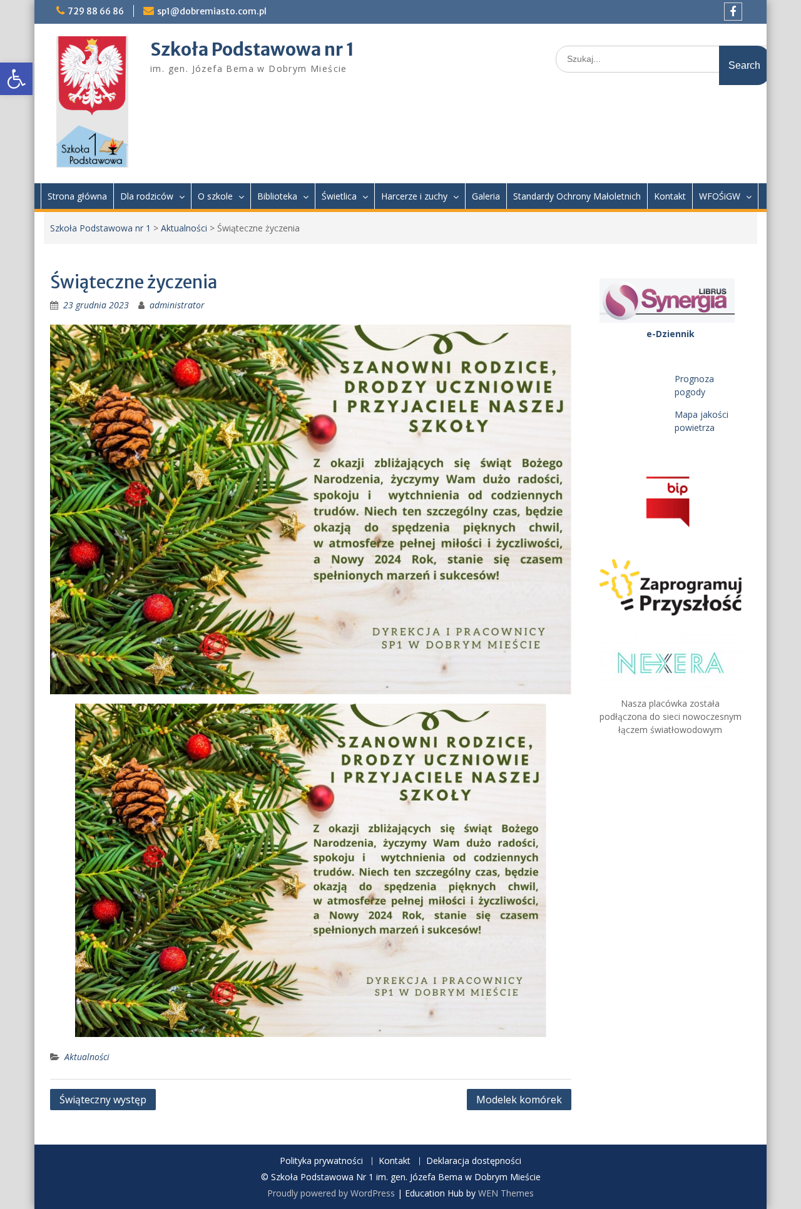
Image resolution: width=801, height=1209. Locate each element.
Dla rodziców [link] (146, 196)
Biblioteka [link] (277, 196)
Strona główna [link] (77, 196)
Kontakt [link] (670, 196)
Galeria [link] (486, 196)
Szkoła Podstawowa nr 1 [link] (252, 49)
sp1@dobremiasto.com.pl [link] (212, 11)
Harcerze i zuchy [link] (414, 196)
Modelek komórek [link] (519, 1099)
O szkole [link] (215, 196)
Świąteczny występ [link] (102, 1099)
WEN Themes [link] (506, 1193)
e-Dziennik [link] (670, 334)
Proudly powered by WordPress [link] (331, 1193)
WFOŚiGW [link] (719, 196)
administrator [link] (177, 305)
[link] (16, 79)
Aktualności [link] (184, 228)
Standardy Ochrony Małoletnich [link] (577, 196)
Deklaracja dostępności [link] (473, 1161)
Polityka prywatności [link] (321, 1161)
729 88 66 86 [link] (96, 11)
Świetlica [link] (339, 196)
